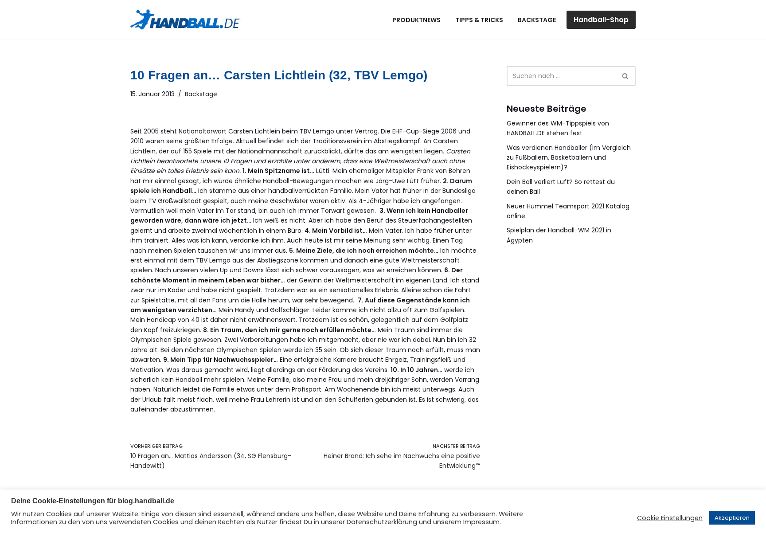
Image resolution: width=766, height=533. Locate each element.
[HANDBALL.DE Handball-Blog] (185, 19)
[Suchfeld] (626, 76)
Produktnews (416, 20)
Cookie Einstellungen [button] (670, 518)
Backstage (537, 20)
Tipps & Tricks (479, 20)
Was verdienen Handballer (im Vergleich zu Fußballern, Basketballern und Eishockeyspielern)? (569, 157)
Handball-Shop (601, 20)
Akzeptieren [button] (732, 517)
